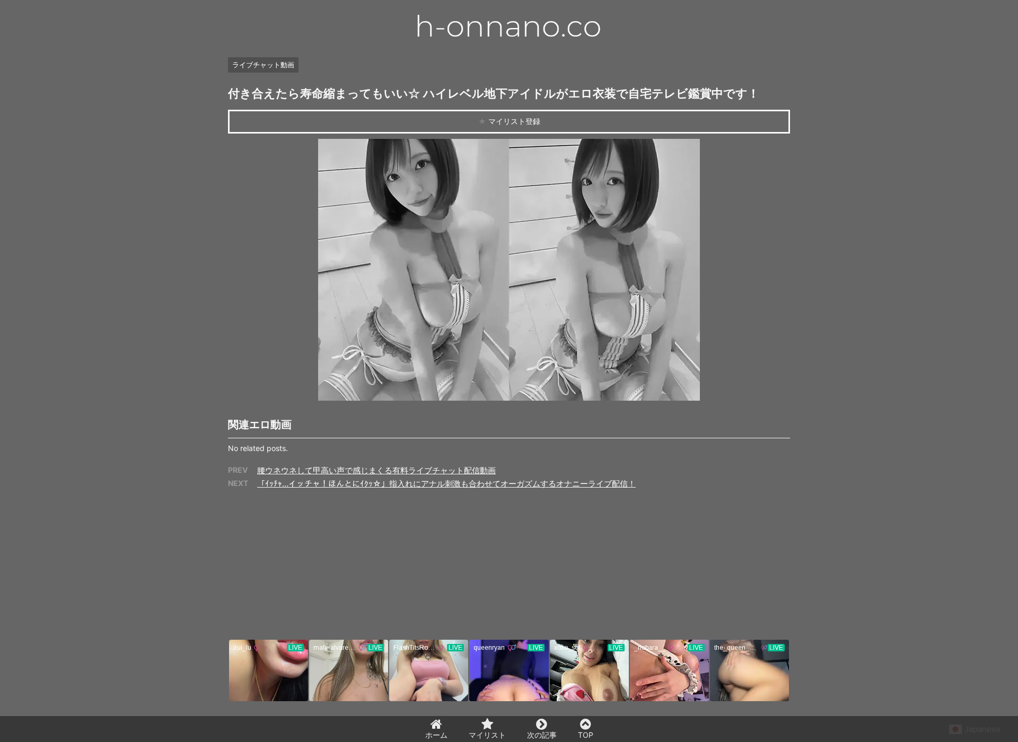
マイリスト (487, 734)
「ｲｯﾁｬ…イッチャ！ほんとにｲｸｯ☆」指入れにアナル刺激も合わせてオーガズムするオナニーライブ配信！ (446, 484)
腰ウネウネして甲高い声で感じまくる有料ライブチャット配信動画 (376, 470)
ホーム (436, 734)
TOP (585, 734)
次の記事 (542, 734)
